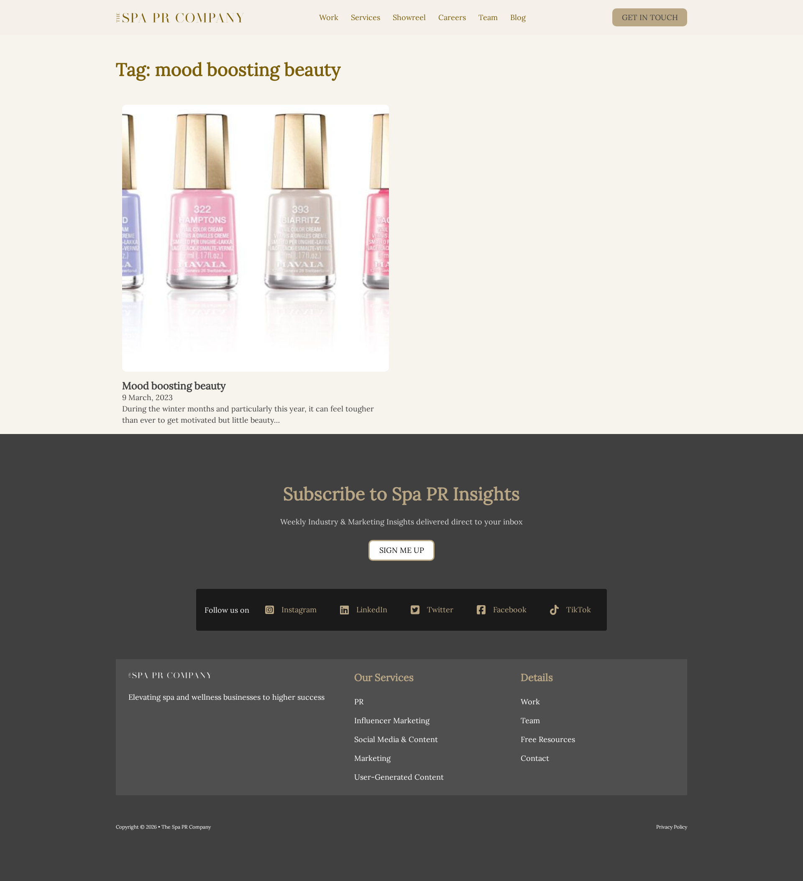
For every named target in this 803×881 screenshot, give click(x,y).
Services (365, 17)
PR (358, 701)
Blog (518, 17)
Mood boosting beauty (174, 385)
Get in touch (650, 17)
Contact (535, 758)
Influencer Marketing (392, 720)
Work (328, 17)
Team (488, 17)
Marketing (372, 758)
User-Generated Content (399, 777)
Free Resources (548, 739)
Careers (452, 17)
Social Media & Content (396, 739)
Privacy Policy (671, 827)
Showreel (409, 17)
